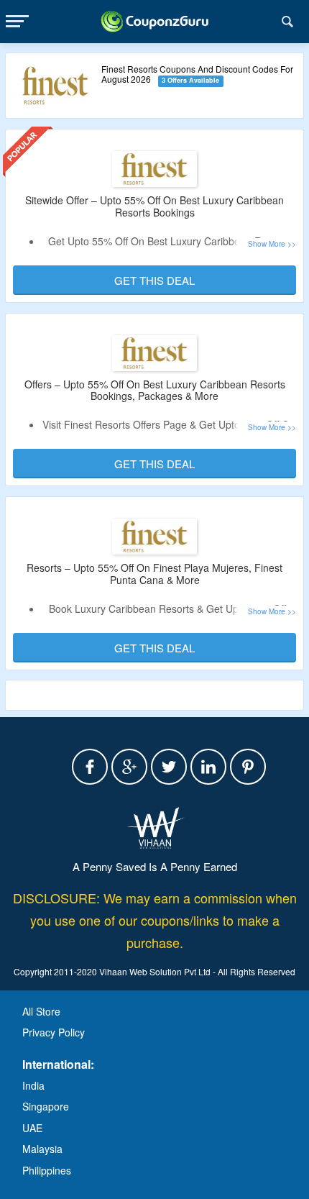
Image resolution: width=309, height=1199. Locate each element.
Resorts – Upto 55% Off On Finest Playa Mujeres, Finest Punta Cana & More (154, 573)
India (33, 1085)
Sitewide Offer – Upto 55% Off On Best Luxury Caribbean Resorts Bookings (154, 206)
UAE (32, 1128)
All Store (41, 1011)
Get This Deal (154, 280)
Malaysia (42, 1148)
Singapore (45, 1106)
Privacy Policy (53, 1032)
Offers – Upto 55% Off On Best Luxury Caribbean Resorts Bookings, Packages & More (154, 390)
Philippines (46, 1170)
